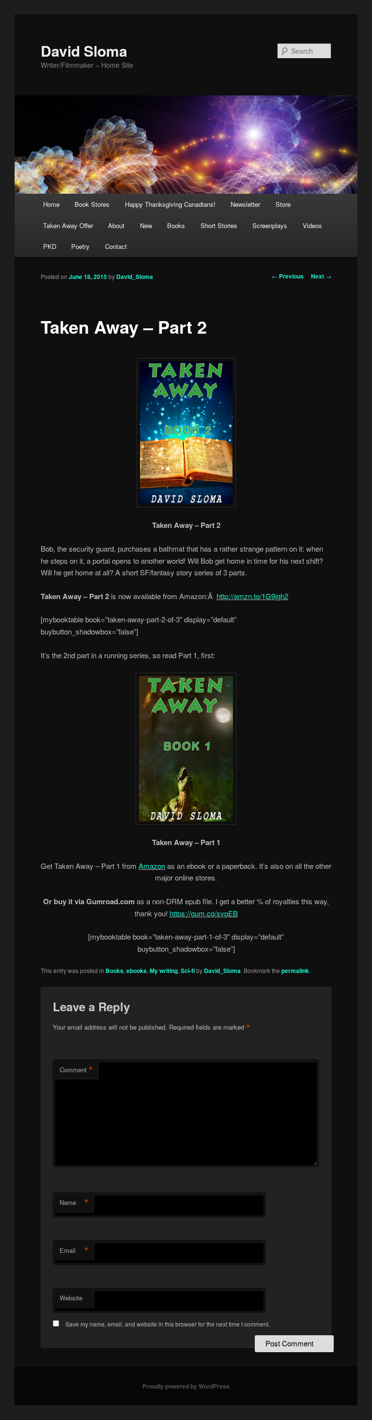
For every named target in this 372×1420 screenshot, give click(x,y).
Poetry (80, 246)
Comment (76, 1070)
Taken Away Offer (68, 225)
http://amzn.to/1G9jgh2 (252, 596)
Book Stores (92, 204)
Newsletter (245, 204)
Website (71, 1297)
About (116, 225)
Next (321, 276)
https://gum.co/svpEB (204, 913)
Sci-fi (188, 970)
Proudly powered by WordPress (186, 1386)
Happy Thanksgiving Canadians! (170, 204)
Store (283, 204)
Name (74, 1202)
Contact (116, 246)
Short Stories (219, 225)
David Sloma (84, 50)
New (146, 225)
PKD (49, 246)
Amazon (152, 866)
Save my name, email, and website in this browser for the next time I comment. (167, 1324)
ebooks (136, 970)
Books (176, 225)
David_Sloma (134, 276)
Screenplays (269, 225)
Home (51, 204)
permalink (295, 970)
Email (74, 1250)
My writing (164, 970)
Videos (312, 225)
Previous (288, 276)
